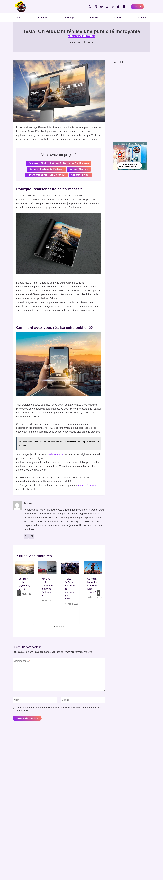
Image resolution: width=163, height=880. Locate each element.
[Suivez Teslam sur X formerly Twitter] (26, 536)
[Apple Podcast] (123, 6)
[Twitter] (90, 6)
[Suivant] (98, 593)
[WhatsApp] (112, 6)
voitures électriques (88, 485)
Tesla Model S (55, 454)
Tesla (39, 412)
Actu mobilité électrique (81, 36)
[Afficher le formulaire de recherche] (148, 7)
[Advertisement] (130, 97)
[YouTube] (101, 6)
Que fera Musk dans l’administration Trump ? (92, 585)
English (137, 6)
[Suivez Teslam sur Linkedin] (31, 536)
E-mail (66, 699)
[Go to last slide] (19, 593)
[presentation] (24, 567)
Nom (17, 699)
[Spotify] (118, 6)
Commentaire (22, 661)
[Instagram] (95, 6)
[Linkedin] (107, 6)
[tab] (54, 626)
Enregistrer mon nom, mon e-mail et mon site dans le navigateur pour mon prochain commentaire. (58, 709)
